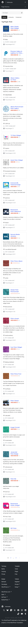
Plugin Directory (5, 6)
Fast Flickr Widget (16, 347)
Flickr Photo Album (16, 261)
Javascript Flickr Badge (14, 453)
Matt (3, 594)
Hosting (3, 571)
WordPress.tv (5, 587)
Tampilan (17, 566)
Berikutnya (19, 557)
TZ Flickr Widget (16, 135)
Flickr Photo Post (16, 374)
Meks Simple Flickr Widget (15, 27)
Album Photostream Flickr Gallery (17, 107)
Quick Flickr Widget (17, 160)
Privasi (3, 574)
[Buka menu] (25, 2)
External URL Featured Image (15, 183)
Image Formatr (15, 427)
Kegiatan (17, 581)
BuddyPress (5, 599)
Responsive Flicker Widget (15, 504)
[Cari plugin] (21, 12)
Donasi (17, 584)
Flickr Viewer (15, 400)
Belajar (3, 579)
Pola (16, 574)
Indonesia (7, 606)
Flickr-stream (15, 318)
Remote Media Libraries (15, 235)
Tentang (3, 566)
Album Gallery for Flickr (15, 78)
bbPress (4, 597)
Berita (3, 569)
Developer (4, 584)
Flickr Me (13, 479)
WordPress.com (6, 592)
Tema (16, 569)
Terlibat (17, 579)
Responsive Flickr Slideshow (16, 210)
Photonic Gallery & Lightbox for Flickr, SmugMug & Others (17, 52)
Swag (17, 587)
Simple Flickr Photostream (15, 290)
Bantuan (3, 581)
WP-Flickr (14, 528)
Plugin (16, 571)
